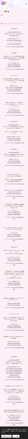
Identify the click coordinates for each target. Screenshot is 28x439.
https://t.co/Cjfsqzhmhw (14, 192)
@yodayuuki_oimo (14, 35)
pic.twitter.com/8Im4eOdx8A (14, 162)
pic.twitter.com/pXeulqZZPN (14, 66)
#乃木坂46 (15, 204)
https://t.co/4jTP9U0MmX (15, 372)
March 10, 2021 (20, 115)
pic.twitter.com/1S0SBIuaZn (14, 90)
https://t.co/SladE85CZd (14, 64)
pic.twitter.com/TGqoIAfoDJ (14, 377)
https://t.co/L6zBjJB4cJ (14, 343)
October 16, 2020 (20, 347)
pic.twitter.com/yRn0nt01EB (14, 140)
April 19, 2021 (20, 46)
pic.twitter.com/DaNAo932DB (14, 44)
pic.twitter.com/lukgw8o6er (14, 305)
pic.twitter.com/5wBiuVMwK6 (14, 112)
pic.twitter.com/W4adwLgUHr (14, 345)
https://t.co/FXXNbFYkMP (14, 234)
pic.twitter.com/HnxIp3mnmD (14, 193)
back (2, 23)
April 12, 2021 (20, 69)
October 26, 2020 (20, 307)
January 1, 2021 (20, 184)
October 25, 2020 (20, 330)
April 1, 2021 (20, 93)
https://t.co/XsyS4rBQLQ (14, 138)
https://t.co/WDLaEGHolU (15, 370)
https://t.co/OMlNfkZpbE (16, 87)
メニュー (26, 4)
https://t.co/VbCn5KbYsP (14, 303)
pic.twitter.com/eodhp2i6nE (14, 399)
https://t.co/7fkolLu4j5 (15, 373)
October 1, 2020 (20, 379)
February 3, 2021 (20, 165)
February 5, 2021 (20, 142)
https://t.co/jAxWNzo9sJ (16, 40)
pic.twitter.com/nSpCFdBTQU (14, 327)
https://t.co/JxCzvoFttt (15, 368)
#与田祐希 (16, 79)
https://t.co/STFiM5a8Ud (15, 89)
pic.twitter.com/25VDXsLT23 (14, 181)
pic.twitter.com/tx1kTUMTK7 (14, 236)
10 (5, 23)
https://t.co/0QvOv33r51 (14, 397)
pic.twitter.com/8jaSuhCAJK (14, 284)
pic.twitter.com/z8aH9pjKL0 (14, 214)
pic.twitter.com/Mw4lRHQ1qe (14, 420)
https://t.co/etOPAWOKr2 (14, 111)
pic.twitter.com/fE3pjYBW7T (14, 260)
